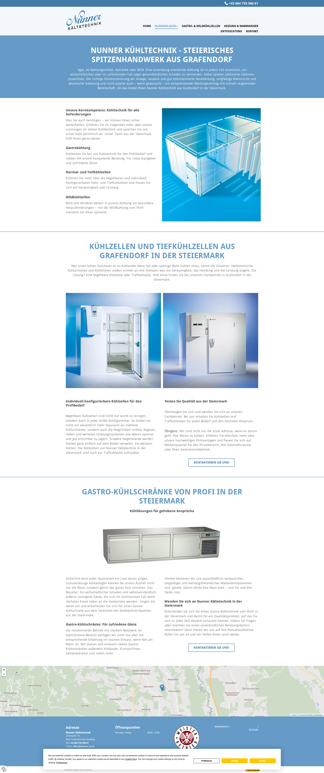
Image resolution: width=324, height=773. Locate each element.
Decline (234, 761)
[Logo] (88, 20)
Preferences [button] (61, 763)
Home (147, 26)
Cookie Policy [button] (131, 759)
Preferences (206, 761)
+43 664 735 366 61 (243, 3)
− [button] (4, 674)
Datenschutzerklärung (243, 726)
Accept (263, 761)
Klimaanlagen (165, 26)
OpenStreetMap (306, 715)
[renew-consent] (4, 769)
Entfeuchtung (231, 31)
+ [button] (4, 669)
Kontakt (252, 31)
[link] (164, 26)
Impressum (221, 726)
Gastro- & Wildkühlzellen (201, 26)
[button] (211, 462)
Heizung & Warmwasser (241, 26)
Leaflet (293, 715)
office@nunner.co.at (83, 746)
